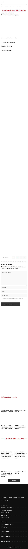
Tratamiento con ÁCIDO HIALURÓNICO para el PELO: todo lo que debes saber (7, 427)
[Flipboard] (9, 500)
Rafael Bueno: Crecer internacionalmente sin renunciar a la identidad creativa (6, 474)
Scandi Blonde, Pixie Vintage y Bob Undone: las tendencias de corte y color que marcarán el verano (21, 455)
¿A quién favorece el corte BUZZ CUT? (20, 411)
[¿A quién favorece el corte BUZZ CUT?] (21, 404)
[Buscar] (25, 2)
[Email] (24, 257)
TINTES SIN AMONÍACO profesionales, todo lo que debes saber (20, 427)
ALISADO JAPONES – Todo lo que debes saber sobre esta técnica (7, 412)
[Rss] (7, 500)
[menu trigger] (3, 2)
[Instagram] (5, 500)
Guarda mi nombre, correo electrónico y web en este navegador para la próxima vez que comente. (13, 299)
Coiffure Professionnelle (7, 13)
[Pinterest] (21, 257)
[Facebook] (13, 257)
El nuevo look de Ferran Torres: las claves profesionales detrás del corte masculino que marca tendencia (7, 455)
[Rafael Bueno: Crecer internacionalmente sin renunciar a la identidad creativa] (7, 465)
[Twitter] (17, 257)
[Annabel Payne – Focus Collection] (21, 465)
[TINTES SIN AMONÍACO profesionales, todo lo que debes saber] (21, 419)
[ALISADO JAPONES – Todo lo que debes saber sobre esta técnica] (7, 404)
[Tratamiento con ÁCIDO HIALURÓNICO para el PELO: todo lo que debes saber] (7, 419)
